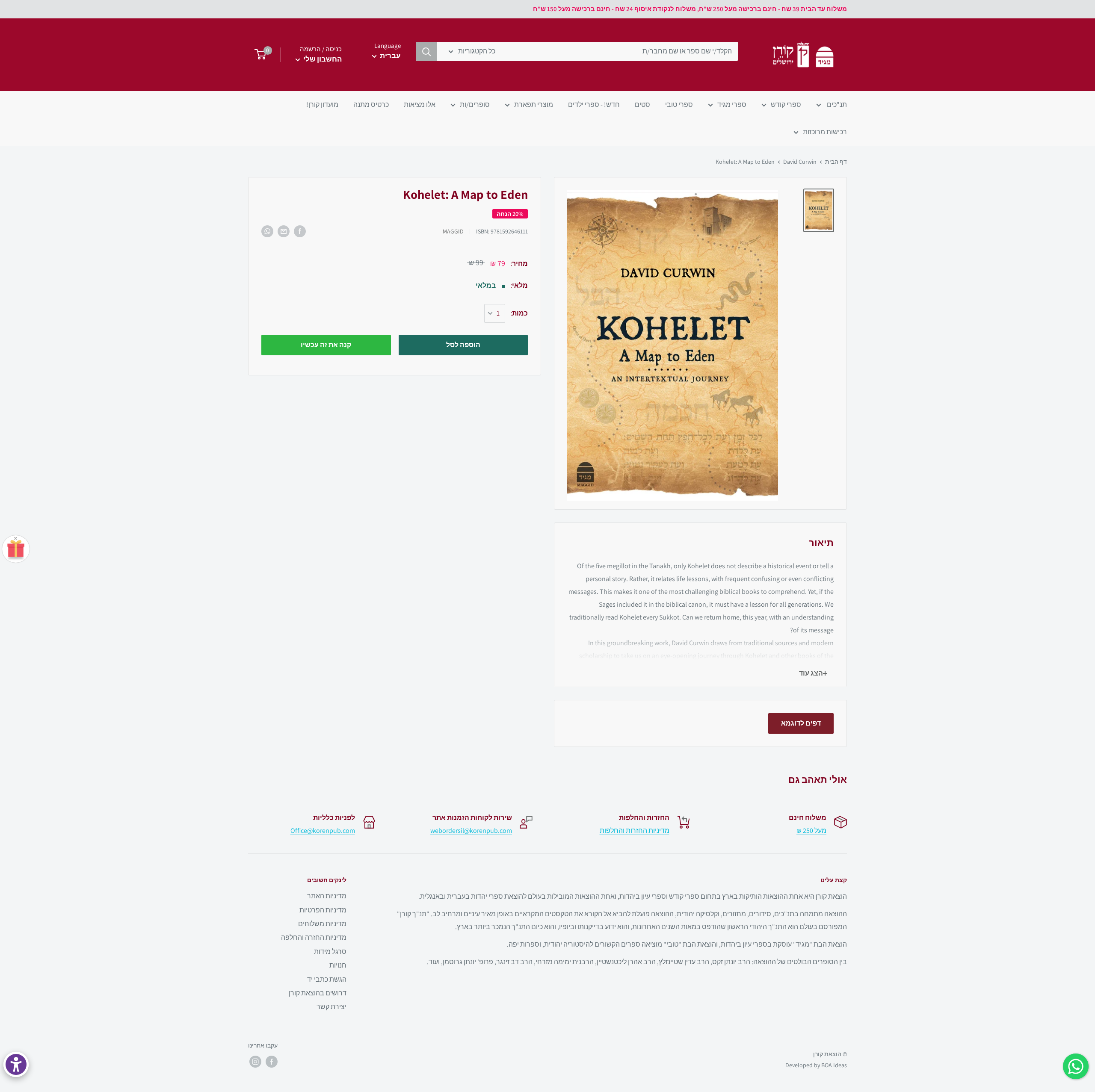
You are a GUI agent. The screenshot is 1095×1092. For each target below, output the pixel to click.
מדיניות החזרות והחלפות (634, 830)
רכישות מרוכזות (825, 131)
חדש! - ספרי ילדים (594, 104)
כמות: (519, 313)
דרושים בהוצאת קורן (317, 993)
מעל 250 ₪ (811, 830)
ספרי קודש (786, 104)
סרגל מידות (330, 951)
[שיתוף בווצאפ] (267, 231)
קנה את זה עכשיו (326, 344)
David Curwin (800, 161)
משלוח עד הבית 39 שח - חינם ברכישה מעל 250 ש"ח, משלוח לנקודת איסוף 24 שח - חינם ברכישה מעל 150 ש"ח (690, 9)
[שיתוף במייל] (284, 231)
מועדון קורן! (322, 104)
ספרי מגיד (731, 104)
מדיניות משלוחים (322, 923)
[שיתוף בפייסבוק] (300, 231)
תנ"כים (836, 104)
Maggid (453, 232)
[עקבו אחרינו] (272, 1062)
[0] (257, 55)
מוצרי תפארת (533, 104)
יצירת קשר (331, 1006)
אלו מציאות (419, 104)
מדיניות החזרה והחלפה (313, 937)
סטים (642, 104)
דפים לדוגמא (801, 723)
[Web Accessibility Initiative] (16, 1064)
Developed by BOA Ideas (816, 1065)
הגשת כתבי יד (326, 979)
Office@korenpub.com (322, 830)
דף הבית (836, 161)
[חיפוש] (426, 51)
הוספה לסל (463, 344)
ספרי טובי (679, 104)
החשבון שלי (322, 59)
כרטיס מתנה (371, 104)
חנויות (337, 965)
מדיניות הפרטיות (322, 910)
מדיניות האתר (326, 895)
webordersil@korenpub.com (471, 830)
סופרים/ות (475, 104)
